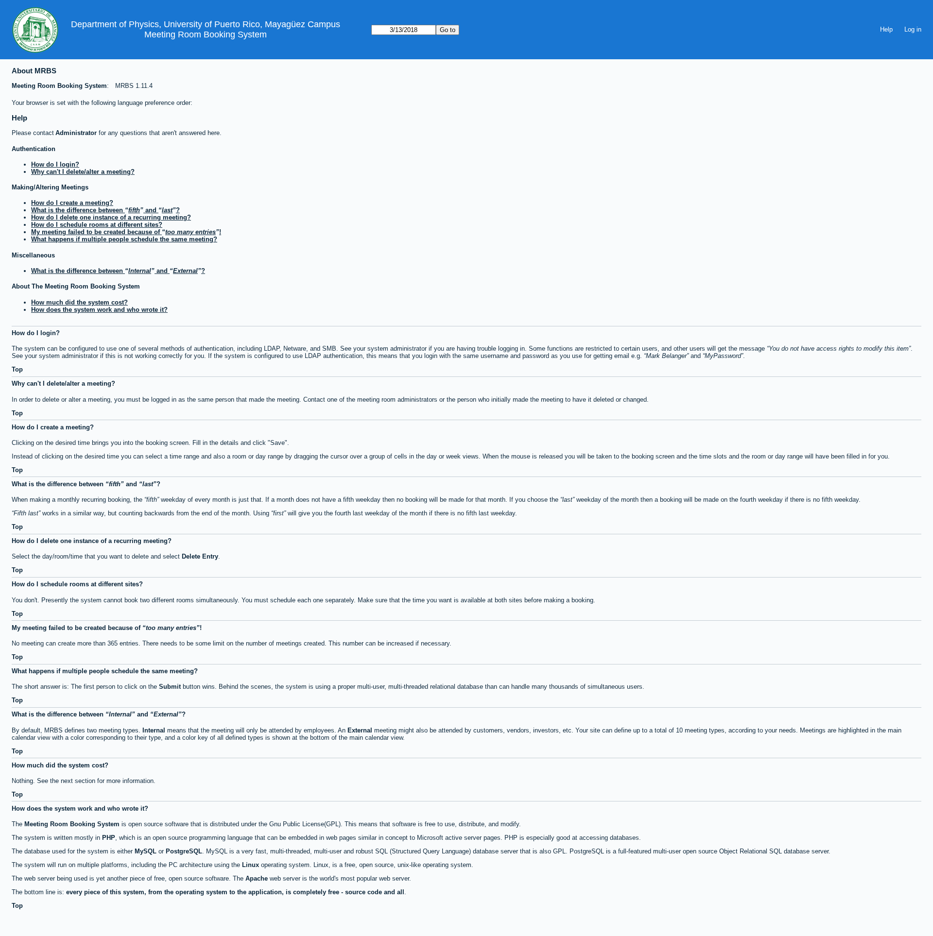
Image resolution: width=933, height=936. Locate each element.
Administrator (76, 132)
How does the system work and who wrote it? (99, 309)
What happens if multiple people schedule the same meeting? (124, 239)
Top (17, 369)
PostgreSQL (184, 851)
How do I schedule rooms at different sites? (96, 224)
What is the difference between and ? (105, 210)
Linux (250, 864)
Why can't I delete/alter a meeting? (83, 171)
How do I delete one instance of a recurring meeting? (111, 217)
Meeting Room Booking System (205, 34)
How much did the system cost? (79, 302)
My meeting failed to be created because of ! (126, 232)
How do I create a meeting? (72, 202)
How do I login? (55, 164)
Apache (256, 878)
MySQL (145, 851)
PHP (108, 837)
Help (886, 29)
